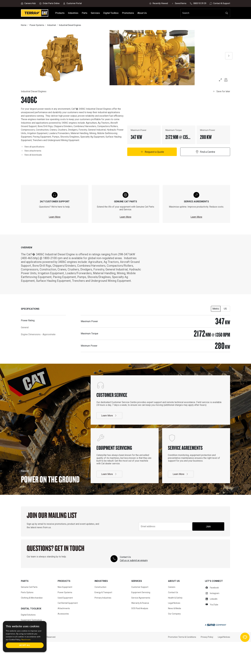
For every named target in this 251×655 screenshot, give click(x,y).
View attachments (32, 151)
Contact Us (173, 592)
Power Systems (65, 592)
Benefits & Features (60, 648)
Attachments (112, 648)
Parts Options (27, 592)
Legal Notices (174, 603)
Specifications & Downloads (87, 648)
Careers (171, 587)
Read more (26, 639)
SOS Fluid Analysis (139, 608)
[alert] (24, 636)
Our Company (174, 614)
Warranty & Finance (140, 603)
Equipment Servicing (140, 592)
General (25, 327)
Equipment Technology (31, 620)
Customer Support (139, 587)
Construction (100, 587)
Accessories (63, 614)
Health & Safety (175, 598)
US (225, 308)
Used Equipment (65, 598)
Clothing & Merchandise (32, 598)
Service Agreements (140, 598)
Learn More (54, 217)
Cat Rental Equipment (68, 603)
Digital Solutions (28, 615)
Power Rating (28, 320)
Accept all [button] (24, 645)
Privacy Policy (207, 637)
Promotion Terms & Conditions (182, 637)
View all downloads (33, 155)
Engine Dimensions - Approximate (38, 334)
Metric (216, 308)
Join (208, 526)
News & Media (174, 608)
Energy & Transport (103, 592)
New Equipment (65, 587)
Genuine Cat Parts (29, 587)
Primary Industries (103, 598)
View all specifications (34, 147)
